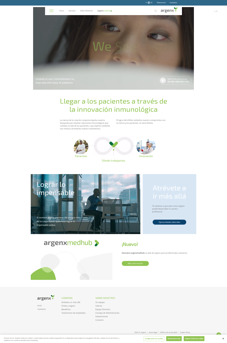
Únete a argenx (68, 306)
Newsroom (161, 2)
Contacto (41, 309)
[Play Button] (85, 204)
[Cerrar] (223, 338)
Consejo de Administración (107, 313)
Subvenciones (101, 316)
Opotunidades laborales (169, 222)
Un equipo (100, 302)
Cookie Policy (185, 332)
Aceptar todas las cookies (194, 338)
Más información (135, 263)
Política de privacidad (168, 332)
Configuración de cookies (154, 338)
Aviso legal (153, 332)
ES (151, 2)
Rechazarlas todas (174, 338)
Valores (98, 306)
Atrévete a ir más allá (70, 302)
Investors (173, 2)
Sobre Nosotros (86, 10)
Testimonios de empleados (73, 313)
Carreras (72, 10)
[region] (113, 339)
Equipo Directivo (102, 309)
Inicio (61, 10)
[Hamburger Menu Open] (51, 10)
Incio (39, 305)
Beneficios (66, 309)
